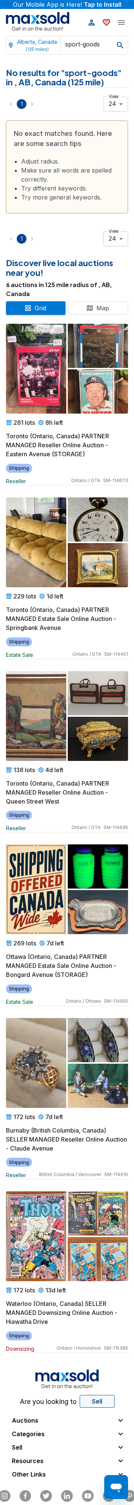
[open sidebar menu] (121, 22)
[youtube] (88, 1496)
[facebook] (25, 1496)
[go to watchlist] (106, 22)
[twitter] (46, 1496)
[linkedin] (67, 1496)
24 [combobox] (112, 103)
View (114, 96)
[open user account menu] (91, 22)
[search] (120, 45)
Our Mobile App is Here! (67, 4)
